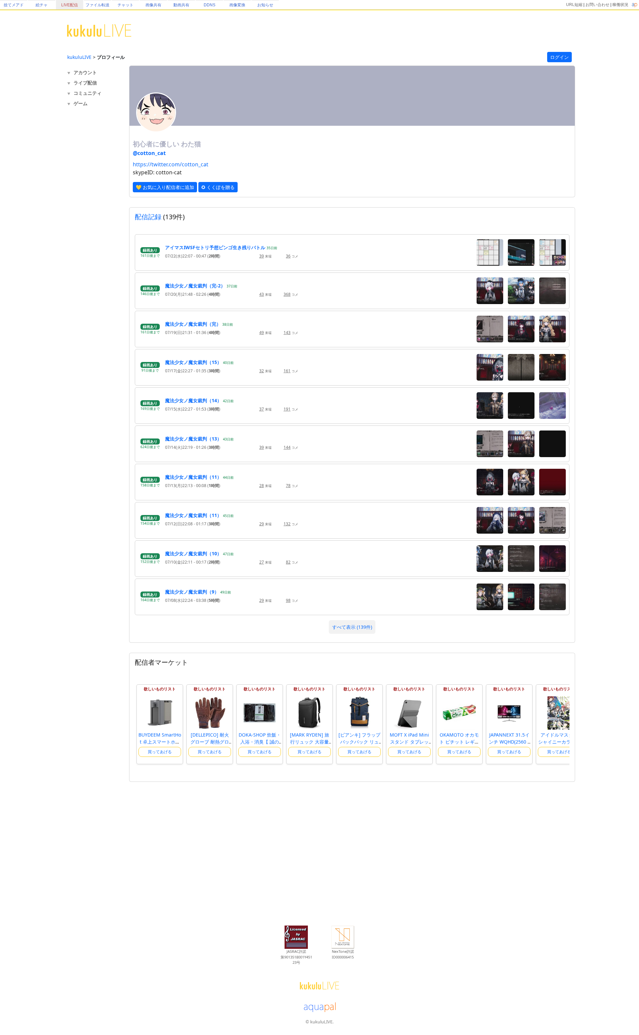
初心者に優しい (157, 143)
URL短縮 (574, 4)
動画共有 (181, 5)
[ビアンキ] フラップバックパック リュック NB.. (359, 742)
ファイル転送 (97, 5)
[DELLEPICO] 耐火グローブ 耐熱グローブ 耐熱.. (209, 742)
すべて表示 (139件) (352, 627)
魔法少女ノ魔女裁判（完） (193, 324)
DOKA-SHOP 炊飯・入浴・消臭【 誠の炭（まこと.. (260, 742)
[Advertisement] (94, 218)
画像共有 (153, 5)
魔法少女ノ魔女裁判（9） (192, 592)
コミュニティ (88, 93)
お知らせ (265, 5)
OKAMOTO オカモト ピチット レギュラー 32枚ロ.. (459, 742)
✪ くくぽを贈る (218, 187)
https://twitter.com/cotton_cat (170, 164)
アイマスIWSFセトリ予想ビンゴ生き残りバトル (215, 247)
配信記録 (148, 216)
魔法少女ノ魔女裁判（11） (193, 477)
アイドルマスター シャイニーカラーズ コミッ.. (559, 742)
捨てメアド (14, 5)
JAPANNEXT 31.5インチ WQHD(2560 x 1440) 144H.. (509, 742)
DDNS (209, 5)
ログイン (559, 57)
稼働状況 (620, 4)
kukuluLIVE (79, 57)
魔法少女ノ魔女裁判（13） (193, 438)
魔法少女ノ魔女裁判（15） (193, 362)
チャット (125, 5)
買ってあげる (160, 752)
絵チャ (42, 5)
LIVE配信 (69, 5)
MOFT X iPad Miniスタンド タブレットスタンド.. (409, 742)
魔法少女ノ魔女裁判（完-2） (195, 285)
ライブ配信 (85, 83)
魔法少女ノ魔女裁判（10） (193, 553)
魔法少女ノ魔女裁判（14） (193, 400)
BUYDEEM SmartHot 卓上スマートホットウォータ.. (159, 742)
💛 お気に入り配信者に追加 (165, 187)
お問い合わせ (597, 4)
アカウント (85, 72)
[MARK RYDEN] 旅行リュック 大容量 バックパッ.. (309, 742)
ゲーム (81, 103)
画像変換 (237, 5)
